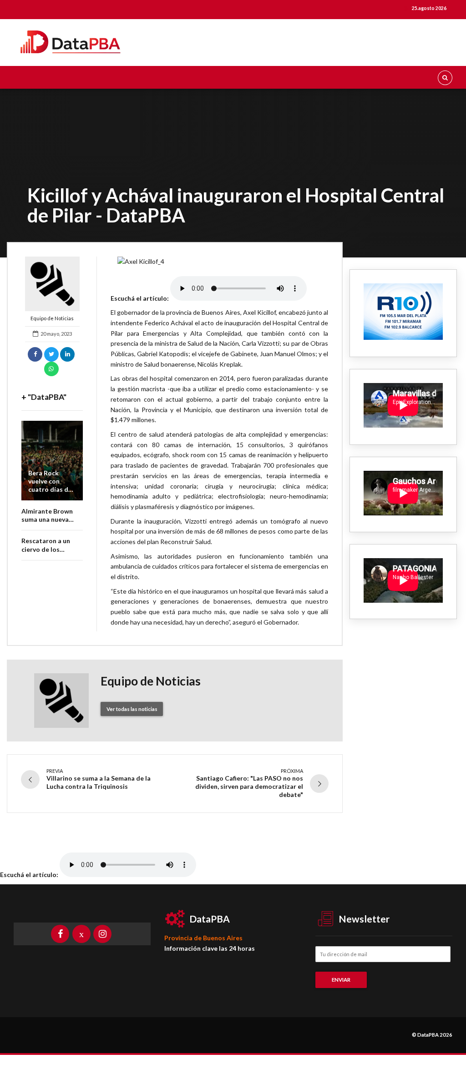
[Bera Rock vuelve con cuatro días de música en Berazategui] (52, 460)
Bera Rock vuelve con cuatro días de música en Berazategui (50, 489)
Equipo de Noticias (52, 318)
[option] (219, 262)
